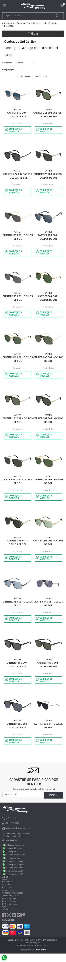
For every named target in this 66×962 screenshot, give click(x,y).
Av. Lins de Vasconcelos (15, 845)
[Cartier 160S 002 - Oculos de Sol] (48, 644)
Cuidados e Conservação (12, 893)
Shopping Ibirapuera (13, 848)
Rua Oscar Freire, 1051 (14, 874)
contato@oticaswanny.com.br (18, 828)
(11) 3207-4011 (11, 818)
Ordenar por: (7, 63)
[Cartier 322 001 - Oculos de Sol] (17, 461)
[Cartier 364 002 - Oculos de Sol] (48, 278)
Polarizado (9, 26)
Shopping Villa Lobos (14, 868)
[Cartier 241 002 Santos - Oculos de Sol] (48, 94)
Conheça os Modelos (15, 130)
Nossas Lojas (7, 887)
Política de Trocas (9, 904)
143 (44, 23)
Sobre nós (6, 885)
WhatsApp (3, 845)
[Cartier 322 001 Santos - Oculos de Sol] (48, 156)
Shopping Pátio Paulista (15, 855)
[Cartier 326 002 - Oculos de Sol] (17, 339)
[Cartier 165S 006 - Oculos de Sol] (17, 705)
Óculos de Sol (24, 23)
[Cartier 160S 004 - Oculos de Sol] (17, 644)
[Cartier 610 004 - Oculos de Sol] (17, 94)
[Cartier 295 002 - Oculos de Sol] (48, 522)
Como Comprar (8, 890)
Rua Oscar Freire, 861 (14, 871)
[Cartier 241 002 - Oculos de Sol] (17, 400)
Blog (4, 907)
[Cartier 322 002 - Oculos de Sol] (48, 461)
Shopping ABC (11, 852)
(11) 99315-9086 (12, 823)
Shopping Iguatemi (13, 858)
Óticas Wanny (40, 950)
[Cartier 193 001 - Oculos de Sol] (17, 217)
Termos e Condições (10, 896)
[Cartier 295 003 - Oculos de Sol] (17, 583)
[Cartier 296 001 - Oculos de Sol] (17, 522)
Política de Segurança (11, 898)
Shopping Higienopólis (14, 864)
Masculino (53, 23)
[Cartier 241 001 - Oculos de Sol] (48, 400)
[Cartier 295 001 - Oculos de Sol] (17, 278)
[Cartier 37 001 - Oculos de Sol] (48, 705)
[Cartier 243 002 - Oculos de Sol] (48, 339)
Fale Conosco (7, 882)
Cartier (36, 23)
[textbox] (27, 15)
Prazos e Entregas (9, 901)
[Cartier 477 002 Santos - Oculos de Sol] (17, 156)
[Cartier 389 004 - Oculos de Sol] (48, 217)
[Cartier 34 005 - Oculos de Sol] (48, 583)
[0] (62, 6)
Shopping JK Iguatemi (14, 861)
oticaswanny (8, 23)
